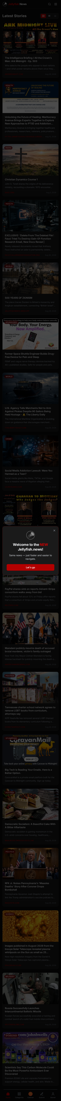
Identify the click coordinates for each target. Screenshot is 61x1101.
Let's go (30, 567)
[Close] (54, 530)
